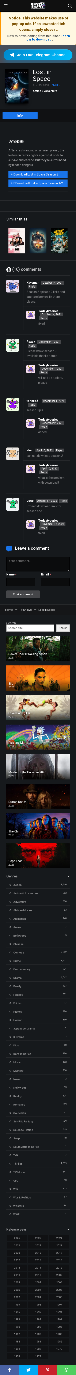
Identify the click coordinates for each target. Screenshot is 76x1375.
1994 (59, 1312)
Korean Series (22, 1053)
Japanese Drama (24, 1028)
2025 (38, 1238)
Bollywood (19, 935)
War (15, 1189)
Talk (15, 1155)
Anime (17, 927)
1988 (59, 1326)
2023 (17, 1245)
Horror (17, 1020)
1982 (59, 1341)
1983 (38, 1341)
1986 (38, 1334)
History (17, 1011)
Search (11, 623)
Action (17, 885)
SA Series (19, 1113)
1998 (38, 1304)
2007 (38, 1282)
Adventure (19, 901)
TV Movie (19, 1172)
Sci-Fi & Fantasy (23, 1121)
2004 (38, 1289)
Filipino (17, 1003)
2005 (17, 1289)
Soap (16, 1138)
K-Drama (18, 1037)
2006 (59, 1282)
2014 (17, 1267)
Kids (16, 1045)
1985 (59, 1334)
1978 (17, 1356)
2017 (17, 1260)
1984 (17, 1341)
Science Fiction (23, 1130)
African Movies (22, 910)
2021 (59, 1245)
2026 (17, 1238)
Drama (17, 977)
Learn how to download (47, 37)
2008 (17, 1282)
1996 (17, 1312)
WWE (16, 1214)
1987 (17, 1334)
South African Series (26, 1146)
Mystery (18, 1070)
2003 (59, 1289)
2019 (38, 1252)
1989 (38, 1326)
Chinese (18, 944)
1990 (17, 1326)
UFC (16, 1180)
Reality (17, 1096)
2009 (59, 1275)
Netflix (56, 85)
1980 (38, 1349)
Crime (17, 961)
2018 (59, 1252)
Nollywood (20, 1087)
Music (17, 1062)
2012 (59, 1267)
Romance (19, 1104)
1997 (59, 1304)
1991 (59, 1319)
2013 (38, 1267)
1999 (17, 1304)
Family (17, 986)
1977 (38, 1356)
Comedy (18, 952)
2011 (17, 1275)
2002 (17, 1297)
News (16, 1079)
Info (20, 115)
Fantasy (18, 994)
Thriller (17, 1163)
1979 (59, 1349)
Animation (19, 918)
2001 (38, 1297)
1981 (17, 1349)
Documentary (21, 969)
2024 (59, 1238)
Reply (32, 286)
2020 (17, 1252)
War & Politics (22, 1197)
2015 (59, 1260)
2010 (38, 1275)
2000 (59, 1297)
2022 (38, 1245)
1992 (38, 1319)
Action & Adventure (45, 91)
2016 (38, 1260)
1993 (17, 1319)
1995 (38, 1312)
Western (18, 1206)
